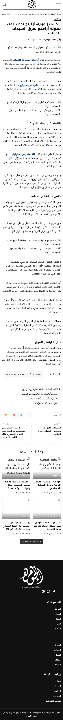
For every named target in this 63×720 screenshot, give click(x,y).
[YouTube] (43, 591)
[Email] (6, 415)
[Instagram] (48, 591)
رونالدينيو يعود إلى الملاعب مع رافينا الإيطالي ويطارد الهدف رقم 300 (16, 525)
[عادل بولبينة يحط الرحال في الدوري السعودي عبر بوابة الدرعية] (47, 508)
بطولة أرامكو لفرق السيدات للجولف (39, 393)
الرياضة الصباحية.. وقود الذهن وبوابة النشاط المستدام (48, 485)
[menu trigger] (57, 4)
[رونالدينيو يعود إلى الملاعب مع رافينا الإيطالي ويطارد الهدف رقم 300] (16, 508)
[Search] (5, 4)
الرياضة (57, 19)
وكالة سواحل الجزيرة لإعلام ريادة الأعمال (20, 714)
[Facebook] (29, 415)
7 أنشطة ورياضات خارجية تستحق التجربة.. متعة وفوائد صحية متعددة (17, 485)
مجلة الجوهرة (50, 39)
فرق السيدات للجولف (46, 403)
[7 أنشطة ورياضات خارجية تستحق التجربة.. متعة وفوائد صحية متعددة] (16, 468)
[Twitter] (21, 415)
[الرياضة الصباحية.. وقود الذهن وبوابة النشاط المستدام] (47, 468)
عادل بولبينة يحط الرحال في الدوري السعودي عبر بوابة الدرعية (47, 525)
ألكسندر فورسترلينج (32, 389)
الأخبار (57, 517)
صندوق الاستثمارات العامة (44, 398)
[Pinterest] (14, 415)
